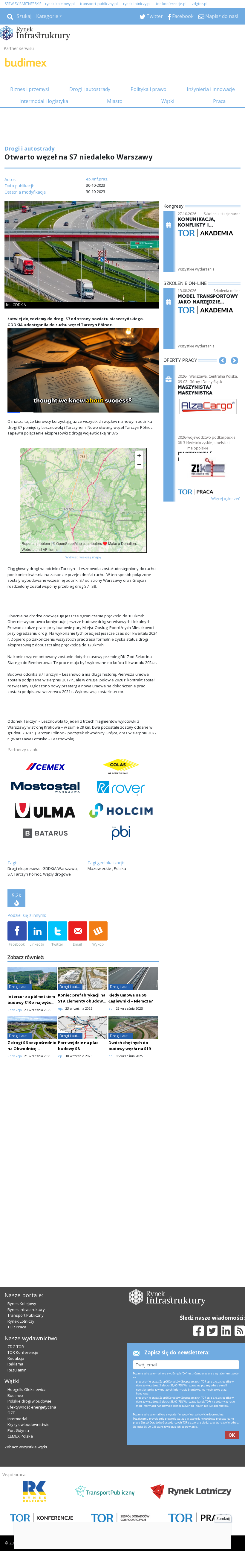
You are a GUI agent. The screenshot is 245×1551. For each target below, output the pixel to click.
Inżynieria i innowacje (211, 89)
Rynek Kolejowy (21, 1303)
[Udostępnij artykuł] (37, 934)
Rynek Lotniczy (20, 1321)
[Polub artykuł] (17, 934)
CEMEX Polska (20, 1436)
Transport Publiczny (25, 1315)
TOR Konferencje (22, 1352)
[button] (223, 369)
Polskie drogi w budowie (29, 1401)
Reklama (15, 1364)
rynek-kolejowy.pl (60, 3)
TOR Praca (16, 1327)
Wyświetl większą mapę (83, 557)
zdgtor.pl (199, 3)
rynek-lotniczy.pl (137, 3)
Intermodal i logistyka (43, 101)
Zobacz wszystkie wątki (25, 1447)
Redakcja (15, 1358)
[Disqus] (83, 1169)
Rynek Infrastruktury (26, 1309)
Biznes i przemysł (29, 89)
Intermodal (17, 1418)
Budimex (15, 1395)
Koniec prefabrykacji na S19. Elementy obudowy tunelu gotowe (81, 1001)
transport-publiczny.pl (99, 3)
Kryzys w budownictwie (28, 1424)
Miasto (114, 101)
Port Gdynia (18, 1430)
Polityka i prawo (148, 89)
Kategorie (47, 16)
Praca (219, 101)
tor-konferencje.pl (171, 3)
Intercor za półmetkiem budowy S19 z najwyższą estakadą (31, 1002)
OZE (11, 1412)
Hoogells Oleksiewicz (26, 1389)
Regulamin (17, 1370)
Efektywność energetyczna (31, 1407)
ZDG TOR (15, 1346)
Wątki (167, 101)
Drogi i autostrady (89, 89)
